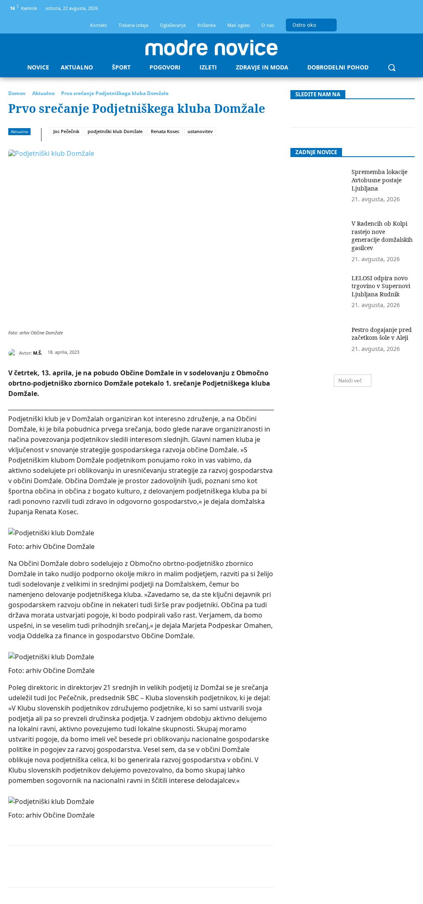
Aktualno (43, 93)
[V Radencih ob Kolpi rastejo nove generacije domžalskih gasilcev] (318, 239)
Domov (17, 93)
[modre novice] (211, 47)
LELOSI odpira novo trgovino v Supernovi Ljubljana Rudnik (381, 286)
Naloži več (350, 380)
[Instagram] (392, 8)
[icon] (406, 9)
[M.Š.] (13, 353)
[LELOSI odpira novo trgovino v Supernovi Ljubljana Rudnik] (318, 293)
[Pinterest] (98, 866)
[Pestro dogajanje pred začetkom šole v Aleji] (318, 345)
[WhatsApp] (117, 866)
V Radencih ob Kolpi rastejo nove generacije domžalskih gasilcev (382, 235)
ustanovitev (200, 131)
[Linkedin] (136, 866)
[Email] (155, 866)
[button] (392, 67)
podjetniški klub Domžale (115, 131)
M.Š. (37, 353)
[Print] (174, 866)
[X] (79, 866)
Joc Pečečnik (66, 131)
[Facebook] (379, 8)
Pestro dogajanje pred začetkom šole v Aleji (382, 334)
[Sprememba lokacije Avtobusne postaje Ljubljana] (318, 187)
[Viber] (193, 866)
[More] (213, 866)
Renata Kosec (165, 131)
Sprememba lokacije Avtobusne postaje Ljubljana (379, 180)
